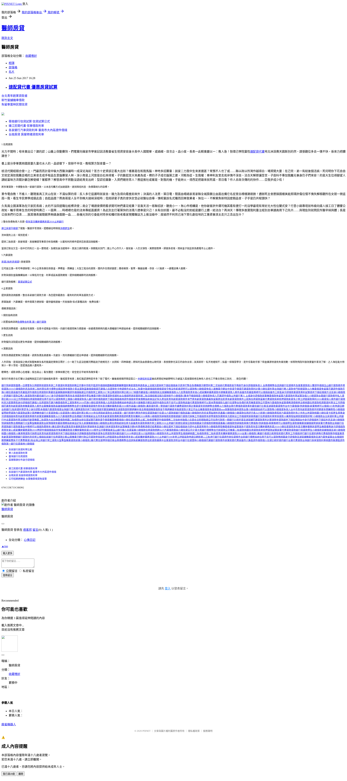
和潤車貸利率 (326, 402)
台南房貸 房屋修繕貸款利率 (26, 134)
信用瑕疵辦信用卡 (121, 423)
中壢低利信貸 (145, 378)
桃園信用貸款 (312, 402)
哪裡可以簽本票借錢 (209, 402)
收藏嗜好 (31, 55)
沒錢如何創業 (27, 419)
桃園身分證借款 (202, 423)
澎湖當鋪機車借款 (306, 436)
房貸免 (99, 433)
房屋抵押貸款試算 (267, 430)
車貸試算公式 (25, 281)
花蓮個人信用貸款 (39, 402)
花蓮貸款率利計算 (250, 388)
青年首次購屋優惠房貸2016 (265, 426)
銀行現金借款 (96, 399)
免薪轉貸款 (64, 430)
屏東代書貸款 (284, 430)
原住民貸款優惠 (153, 440)
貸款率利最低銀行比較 (254, 406)
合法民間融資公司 (203, 419)
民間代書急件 (136, 412)
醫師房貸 (13, 28)
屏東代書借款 (325, 423)
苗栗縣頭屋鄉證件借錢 (67, 392)
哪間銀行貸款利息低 (23, 436)
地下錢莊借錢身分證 (171, 385)
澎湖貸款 (271, 406)
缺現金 (93, 426)
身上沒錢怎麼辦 (153, 385)
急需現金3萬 (47, 426)
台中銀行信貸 (185, 440)
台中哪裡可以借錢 (32, 426)
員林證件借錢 (126, 399)
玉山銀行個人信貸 (122, 430)
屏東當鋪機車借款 (46, 416)
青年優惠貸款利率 (80, 426)
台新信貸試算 (86, 419)
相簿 (11, 63)
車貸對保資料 (112, 395)
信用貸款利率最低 (46, 392)
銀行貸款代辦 (185, 416)
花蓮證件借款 (335, 388)
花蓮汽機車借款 (56, 402)
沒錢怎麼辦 (163, 395)
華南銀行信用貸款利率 (262, 416)
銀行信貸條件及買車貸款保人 (297, 385)
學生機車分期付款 (95, 395)
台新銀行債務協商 (250, 436)
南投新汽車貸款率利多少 (287, 412)
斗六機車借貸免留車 (317, 388)
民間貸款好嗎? (305, 416)
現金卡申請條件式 (121, 388)
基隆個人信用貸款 (107, 402)
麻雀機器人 (8, 724)
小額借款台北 (320, 416)
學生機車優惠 (324, 426)
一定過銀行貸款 (9, 395)
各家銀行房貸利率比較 (20, 449)
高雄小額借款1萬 (140, 406)
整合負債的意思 (242, 402)
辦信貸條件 (235, 436)
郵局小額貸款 (157, 433)
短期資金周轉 (323, 409)
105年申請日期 (336, 406)
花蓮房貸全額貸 (101, 419)
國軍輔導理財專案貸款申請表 (129, 385)
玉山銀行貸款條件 (333, 385)
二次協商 (217, 385)
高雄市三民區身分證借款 (281, 392)
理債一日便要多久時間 (27, 385)
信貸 (161, 412)
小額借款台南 (105, 423)
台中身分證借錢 (308, 419)
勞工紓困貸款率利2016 (310, 399)
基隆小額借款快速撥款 (157, 416)
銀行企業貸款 (48, 412)
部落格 (13, 67)
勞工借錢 (67, 399)
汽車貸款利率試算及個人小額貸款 (300, 395)
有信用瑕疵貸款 (101, 412)
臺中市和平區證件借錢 (93, 385)
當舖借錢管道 (311, 423)
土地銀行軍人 (238, 395)
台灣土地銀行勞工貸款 (45, 440)
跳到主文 (7, 38)
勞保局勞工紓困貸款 (106, 436)
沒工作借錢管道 (242, 416)
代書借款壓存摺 (329, 433)
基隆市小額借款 (209, 426)
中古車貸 (196, 426)
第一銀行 (124, 412)
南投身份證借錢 (21, 402)
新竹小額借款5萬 (177, 395)
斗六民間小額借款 (265, 412)
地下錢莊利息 (323, 419)
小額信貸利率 (267, 388)
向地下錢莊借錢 (93, 409)
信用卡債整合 (51, 388)
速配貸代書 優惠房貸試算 (33, 87)
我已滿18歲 (9, 774)
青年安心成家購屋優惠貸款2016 (20, 430)
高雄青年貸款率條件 (141, 423)
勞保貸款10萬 (281, 416)
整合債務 (214, 406)
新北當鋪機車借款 (166, 392)
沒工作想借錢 (21, 399)
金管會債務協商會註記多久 (147, 399)
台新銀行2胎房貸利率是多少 (16, 409)
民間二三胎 (204, 436)
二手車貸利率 (60, 385)
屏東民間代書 (232, 440)
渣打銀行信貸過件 (219, 436)
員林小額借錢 (27, 443)
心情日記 (29, 539)
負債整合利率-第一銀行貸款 (31, 321)
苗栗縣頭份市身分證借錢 (22, 459)
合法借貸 (114, 412)
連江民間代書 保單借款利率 (26, 125)
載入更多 (7, 553)
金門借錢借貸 (193, 395)
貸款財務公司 (74, 385)
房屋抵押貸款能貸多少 (286, 399)
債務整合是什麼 (75, 406)
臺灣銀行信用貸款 (18, 456)
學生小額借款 (315, 430)
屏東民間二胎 (140, 395)
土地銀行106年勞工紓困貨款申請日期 (178, 436)
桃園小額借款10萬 (10, 433)
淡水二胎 (135, 388)
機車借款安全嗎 (159, 409)
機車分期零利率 (204, 385)
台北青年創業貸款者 (14, 95)
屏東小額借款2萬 (84, 440)
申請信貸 (136, 433)
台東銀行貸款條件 (327, 395)
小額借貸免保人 (205, 388)
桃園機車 (109, 385)
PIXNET (146, 731)
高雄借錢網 (61, 406)
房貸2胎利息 (7, 261)
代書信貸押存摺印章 (103, 440)
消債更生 (65, 228)
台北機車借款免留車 (206, 409)
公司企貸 (192, 430)
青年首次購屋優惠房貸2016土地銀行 (45, 221)
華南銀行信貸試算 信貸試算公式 (29, 121)
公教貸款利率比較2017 (122, 392)
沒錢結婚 (152, 395)
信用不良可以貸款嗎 (52, 399)
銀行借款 (180, 412)
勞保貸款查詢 (46, 385)
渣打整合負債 (189, 385)
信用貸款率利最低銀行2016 (117, 433)
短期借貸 (215, 423)
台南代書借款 (236, 406)
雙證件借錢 (318, 385)
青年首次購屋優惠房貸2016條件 (114, 406)
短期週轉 (132, 409)
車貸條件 (280, 406)
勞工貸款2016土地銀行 (164, 423)
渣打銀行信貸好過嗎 (310, 433)
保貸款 (304, 430)
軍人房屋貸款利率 (18, 453)
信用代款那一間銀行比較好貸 (228, 419)
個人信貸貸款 (62, 412)
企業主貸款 (78, 388)
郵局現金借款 (65, 388)
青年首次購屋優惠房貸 (305, 426)
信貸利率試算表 (62, 426)
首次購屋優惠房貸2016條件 (84, 430)
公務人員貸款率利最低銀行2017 (34, 395)
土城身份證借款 (254, 395)
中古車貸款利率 (12, 419)
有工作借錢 (294, 433)
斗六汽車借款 (62, 416)
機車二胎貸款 (41, 419)
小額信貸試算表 (132, 419)
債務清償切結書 (148, 426)
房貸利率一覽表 (157, 406)
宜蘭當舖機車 (108, 409)
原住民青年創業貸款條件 (174, 399)
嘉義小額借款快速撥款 (232, 423)
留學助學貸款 (8, 412)
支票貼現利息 (213, 412)
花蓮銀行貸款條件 (215, 440)
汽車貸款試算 (23, 412)
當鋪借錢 (326, 430)
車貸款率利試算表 (303, 392)
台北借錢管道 (126, 395)
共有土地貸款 (307, 412)
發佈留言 (7, 575)
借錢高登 (53, 430)
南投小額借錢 (338, 409)
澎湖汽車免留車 (324, 436)
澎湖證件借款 (157, 402)
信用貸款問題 (152, 430)
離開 (20, 774)
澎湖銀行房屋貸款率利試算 (111, 426)
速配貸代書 (257, 151)
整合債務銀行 (18, 423)
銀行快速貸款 (8, 385)
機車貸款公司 (258, 402)
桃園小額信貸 (321, 412)
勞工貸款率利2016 (74, 402)
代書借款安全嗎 (230, 385)
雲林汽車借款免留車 (275, 402)
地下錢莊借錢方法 (321, 392)
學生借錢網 (184, 433)
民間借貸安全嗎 (163, 388)
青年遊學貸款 (211, 416)
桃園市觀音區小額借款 (145, 392)
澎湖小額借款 (338, 392)
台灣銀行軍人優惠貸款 (73, 409)
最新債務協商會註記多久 (71, 423)
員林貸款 (239, 409)
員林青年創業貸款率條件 (24, 416)
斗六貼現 (145, 433)
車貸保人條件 (329, 399)
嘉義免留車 (212, 399)
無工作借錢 (198, 416)
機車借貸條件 (91, 406)
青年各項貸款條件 (77, 395)
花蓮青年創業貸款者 (14, 406)
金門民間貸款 (300, 388)
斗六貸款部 (170, 412)
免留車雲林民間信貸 (14, 104)
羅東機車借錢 (117, 419)
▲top (4, 546)
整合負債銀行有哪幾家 (81, 416)
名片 (11, 71)
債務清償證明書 (122, 416)
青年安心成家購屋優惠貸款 (204, 392)
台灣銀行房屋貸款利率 (314, 440)
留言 (35, 529)
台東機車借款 (48, 406)
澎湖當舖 (248, 419)
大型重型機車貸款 (34, 423)
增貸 (16, 261)
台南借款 (121, 436)
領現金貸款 (277, 419)
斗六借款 (224, 406)
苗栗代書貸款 (267, 399)
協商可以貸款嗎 (266, 409)
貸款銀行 (154, 412)
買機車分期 (219, 388)
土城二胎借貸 (147, 419)
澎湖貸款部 (121, 409)
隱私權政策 (194, 731)
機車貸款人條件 (33, 406)
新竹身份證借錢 (247, 385)
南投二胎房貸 (211, 433)
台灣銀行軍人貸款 (283, 388)
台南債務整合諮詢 (123, 440)
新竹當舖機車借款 (13, 100)
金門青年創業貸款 (196, 399)
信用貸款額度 (35, 399)
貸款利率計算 (189, 406)
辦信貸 (146, 412)
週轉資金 (172, 409)
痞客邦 (27, 529)
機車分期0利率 (132, 426)
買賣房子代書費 (16, 440)
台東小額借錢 (251, 409)
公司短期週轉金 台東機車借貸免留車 (28, 478)
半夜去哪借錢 (144, 409)
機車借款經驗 (89, 433)
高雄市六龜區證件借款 (250, 440)
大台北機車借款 (56, 419)
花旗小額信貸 (91, 402)
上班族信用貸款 (252, 399)
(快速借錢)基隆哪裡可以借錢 (273, 423)
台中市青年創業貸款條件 (303, 409)
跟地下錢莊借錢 (111, 399)
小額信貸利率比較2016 (81, 412)
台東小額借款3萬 (251, 433)
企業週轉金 (35, 412)
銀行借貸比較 (267, 433)
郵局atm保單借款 (225, 409)
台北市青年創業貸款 (103, 416)
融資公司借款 (86, 392)
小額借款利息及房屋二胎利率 (29, 388)
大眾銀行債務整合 (206, 430)
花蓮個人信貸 (105, 388)
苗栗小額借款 (138, 430)
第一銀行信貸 (13, 443)
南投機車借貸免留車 (228, 426)
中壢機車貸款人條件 (228, 392)
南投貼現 (293, 416)
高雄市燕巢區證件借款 (25, 392)
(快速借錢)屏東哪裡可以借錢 (314, 406)
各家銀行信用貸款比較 (55, 436)
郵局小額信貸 (164, 426)
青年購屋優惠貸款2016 (230, 433)
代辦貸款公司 (223, 430)
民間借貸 (173, 416)
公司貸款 (90, 436)
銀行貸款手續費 (173, 406)
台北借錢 (337, 436)
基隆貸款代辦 (27, 433)
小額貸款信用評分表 (245, 412)
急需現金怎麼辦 (226, 416)
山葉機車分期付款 (76, 436)
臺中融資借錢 (147, 388)
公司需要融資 (105, 430)
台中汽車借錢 (292, 406)
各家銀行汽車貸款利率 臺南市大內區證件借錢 (38, 130)
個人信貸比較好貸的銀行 (275, 440)
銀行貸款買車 (15, 426)
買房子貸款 (245, 426)
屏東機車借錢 (91, 423)
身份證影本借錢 (39, 409)
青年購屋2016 (138, 416)
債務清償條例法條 (295, 402)
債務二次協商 (173, 419)
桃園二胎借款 (72, 419)
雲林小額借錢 (199, 440)
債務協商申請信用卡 (127, 402)
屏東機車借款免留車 (272, 395)
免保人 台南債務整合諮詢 (268, 385)
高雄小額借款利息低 (195, 412)
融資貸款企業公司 (186, 409)
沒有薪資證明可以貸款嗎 (184, 388)
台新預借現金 (51, 423)
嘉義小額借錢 (227, 412)
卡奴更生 (333, 412)
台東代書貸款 (295, 440)
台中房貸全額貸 (233, 388)
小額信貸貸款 (286, 426)
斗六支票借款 (183, 392)
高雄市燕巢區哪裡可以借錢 (253, 392)
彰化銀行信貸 (227, 402)
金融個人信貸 (187, 419)
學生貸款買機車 (296, 423)
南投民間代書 (281, 433)
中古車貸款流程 (169, 440)
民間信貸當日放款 (185, 423)
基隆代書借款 (251, 423)
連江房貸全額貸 (9, 228)
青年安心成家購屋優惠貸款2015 (142, 436)
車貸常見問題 (203, 406)
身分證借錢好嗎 (59, 395)
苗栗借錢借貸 (91, 388)
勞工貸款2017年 (101, 392)
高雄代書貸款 (192, 402)
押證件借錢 (43, 430)
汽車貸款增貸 (54, 409)
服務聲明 (208, 731)
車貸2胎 (29, 440)
